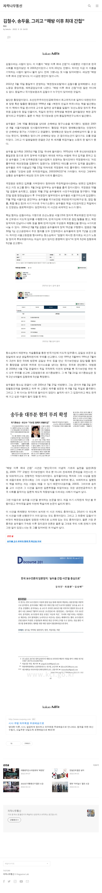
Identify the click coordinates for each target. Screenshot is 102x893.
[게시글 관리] (18, 744)
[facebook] (4, 881)
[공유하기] (14, 744)
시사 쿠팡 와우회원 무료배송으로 (26, 723)
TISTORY (6, 870)
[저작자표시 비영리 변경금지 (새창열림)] (36, 744)
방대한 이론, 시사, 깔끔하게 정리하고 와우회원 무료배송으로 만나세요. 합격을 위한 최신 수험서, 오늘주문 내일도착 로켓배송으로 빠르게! (51, 728)
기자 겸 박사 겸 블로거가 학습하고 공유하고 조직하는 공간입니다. (33, 814)
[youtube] (21, 881)
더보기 (96, 765)
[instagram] (15, 881)
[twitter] (9, 881)
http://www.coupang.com (20, 719)
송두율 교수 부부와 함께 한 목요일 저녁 (24, 541)
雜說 (5, 26)
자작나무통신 (12, 5)
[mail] (27, 881)
